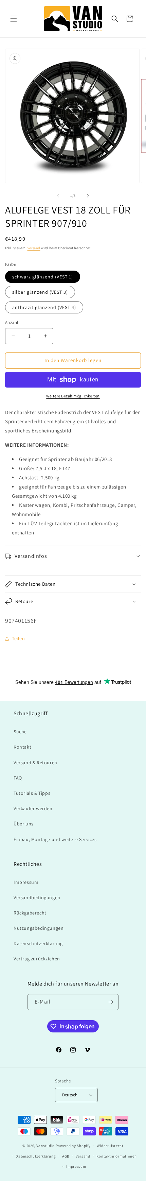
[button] (13, 18)
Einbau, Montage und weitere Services (55, 839)
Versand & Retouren (35, 762)
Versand (34, 248)
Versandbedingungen (37, 897)
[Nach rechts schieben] (87, 195)
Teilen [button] (18, 638)
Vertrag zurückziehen (37, 959)
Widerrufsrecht (110, 1145)
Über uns (24, 824)
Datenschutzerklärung (38, 943)
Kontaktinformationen (116, 1156)
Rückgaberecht (30, 913)
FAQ (18, 778)
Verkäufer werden (33, 808)
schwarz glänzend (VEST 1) (42, 277)
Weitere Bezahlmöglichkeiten (73, 395)
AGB (65, 1156)
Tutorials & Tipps (32, 793)
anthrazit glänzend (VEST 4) (44, 307)
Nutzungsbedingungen (38, 928)
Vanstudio (45, 1145)
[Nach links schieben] (58, 195)
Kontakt (22, 747)
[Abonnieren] (110, 1002)
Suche (20, 732)
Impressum (26, 882)
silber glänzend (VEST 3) (40, 292)
